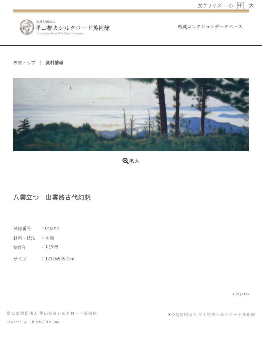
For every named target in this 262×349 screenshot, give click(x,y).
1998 (53, 246)
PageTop (242, 294)
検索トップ (24, 62)
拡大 (134, 161)
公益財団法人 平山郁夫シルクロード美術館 (213, 314)
